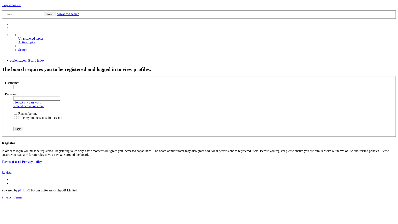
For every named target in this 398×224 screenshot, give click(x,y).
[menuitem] (30, 38)
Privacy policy (32, 161)
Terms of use (10, 161)
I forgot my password (27, 102)
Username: (12, 83)
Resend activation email (28, 106)
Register (7, 172)
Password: (11, 94)
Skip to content (11, 5)
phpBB (23, 190)
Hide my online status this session (39, 117)
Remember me (27, 113)
